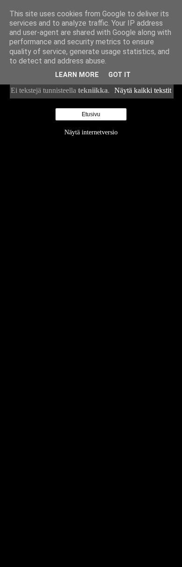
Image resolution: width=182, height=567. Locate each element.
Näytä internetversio (91, 132)
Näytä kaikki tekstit (142, 90)
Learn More (77, 75)
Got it (119, 75)
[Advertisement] (91, 281)
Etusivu (91, 114)
